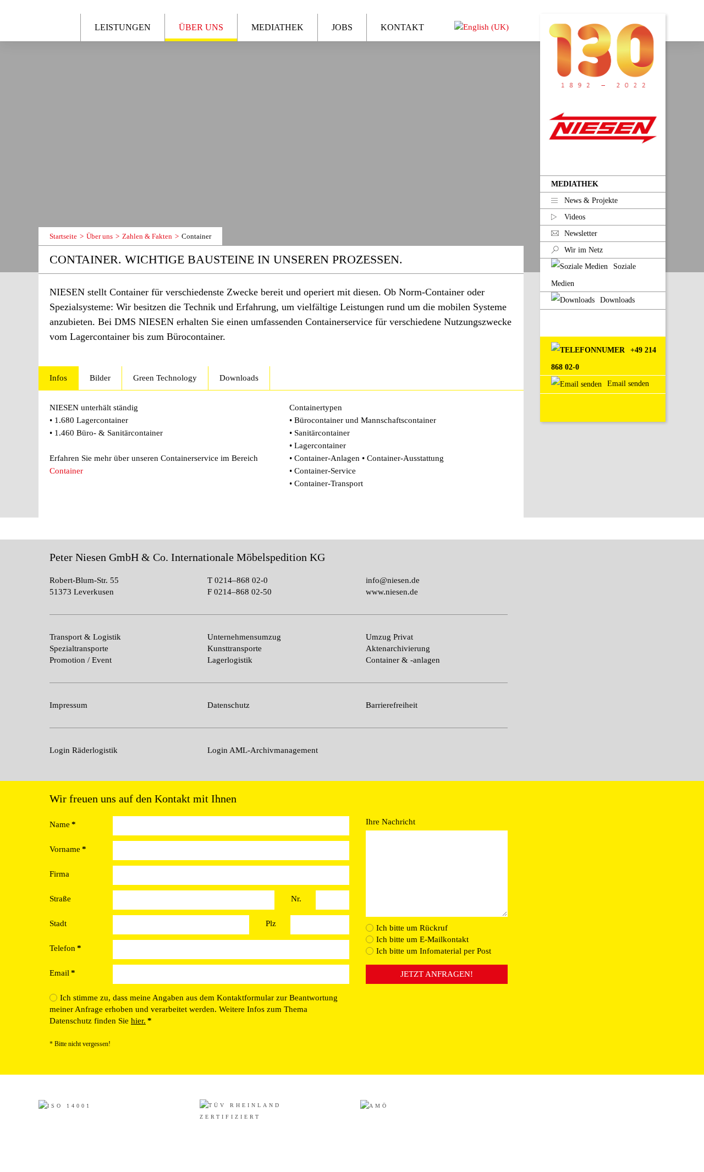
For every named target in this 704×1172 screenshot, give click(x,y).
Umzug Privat (389, 636)
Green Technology (165, 377)
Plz (271, 923)
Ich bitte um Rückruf (412, 927)
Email (62, 973)
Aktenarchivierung (398, 648)
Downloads (238, 377)
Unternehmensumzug (244, 636)
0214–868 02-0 (240, 580)
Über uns (201, 27)
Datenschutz (228, 705)
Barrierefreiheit (391, 705)
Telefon (65, 948)
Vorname (68, 849)
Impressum (68, 705)
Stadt (58, 923)
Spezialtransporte (79, 648)
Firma (59, 874)
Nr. (296, 898)
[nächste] (79, 213)
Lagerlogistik (229, 660)
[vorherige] (57, 213)
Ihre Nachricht (390, 821)
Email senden (627, 383)
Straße (60, 898)
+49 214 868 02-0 (603, 358)
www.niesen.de (392, 591)
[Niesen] (603, 52)
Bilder (100, 377)
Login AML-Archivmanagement (262, 750)
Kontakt (402, 27)
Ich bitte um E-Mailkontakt (422, 939)
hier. (138, 1020)
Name (63, 824)
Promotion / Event (81, 660)
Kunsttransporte (234, 648)
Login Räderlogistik (84, 750)
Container (66, 470)
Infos (58, 377)
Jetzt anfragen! (436, 974)
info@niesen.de (393, 580)
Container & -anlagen (403, 660)
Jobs (342, 27)
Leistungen (123, 27)
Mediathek (574, 184)
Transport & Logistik (85, 636)
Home (56, 26)
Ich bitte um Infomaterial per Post (433, 951)
